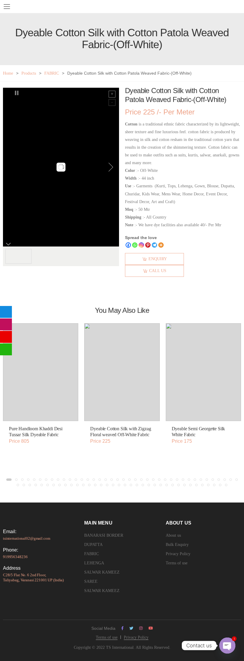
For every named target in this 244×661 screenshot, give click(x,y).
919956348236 (15, 557)
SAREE (91, 581)
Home (8, 73)
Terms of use (176, 563)
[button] (8, 479)
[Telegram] (154, 245)
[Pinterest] (148, 245)
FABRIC (51, 73)
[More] (161, 245)
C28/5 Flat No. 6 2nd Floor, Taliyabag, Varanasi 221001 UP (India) (33, 577)
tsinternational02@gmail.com (26, 538)
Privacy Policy (178, 554)
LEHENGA (94, 563)
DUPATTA (93, 544)
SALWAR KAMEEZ (102, 572)
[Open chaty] (227, 646)
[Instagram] (141, 245)
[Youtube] (150, 628)
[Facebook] (128, 245)
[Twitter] (131, 628)
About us (173, 535)
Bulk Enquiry (177, 544)
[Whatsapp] (134, 245)
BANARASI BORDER (103, 535)
